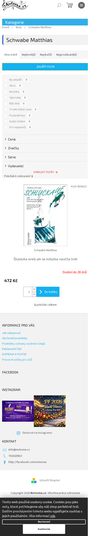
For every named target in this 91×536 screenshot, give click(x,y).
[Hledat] (59, 5)
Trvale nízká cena (22, 109)
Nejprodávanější (66, 55)
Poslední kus (19, 115)
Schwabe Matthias (45, 250)
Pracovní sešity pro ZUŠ (17, 360)
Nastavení (44, 522)
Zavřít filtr (46, 66)
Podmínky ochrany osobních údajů (23, 344)
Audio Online (19, 121)
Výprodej (17, 98)
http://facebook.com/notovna (27, 462)
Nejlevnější (29, 55)
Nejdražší (46, 55)
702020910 (15, 456)
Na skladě (18, 80)
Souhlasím (44, 529)
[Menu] (81, 5)
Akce (15, 86)
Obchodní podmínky (15, 338)
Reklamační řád (11, 349)
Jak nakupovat (11, 333)
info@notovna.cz (19, 450)
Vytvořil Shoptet (49, 481)
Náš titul (16, 103)
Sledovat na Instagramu (37, 433)
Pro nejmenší (20, 127)
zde (52, 516)
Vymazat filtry (43, 172)
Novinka (16, 92)
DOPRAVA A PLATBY (14, 354)
